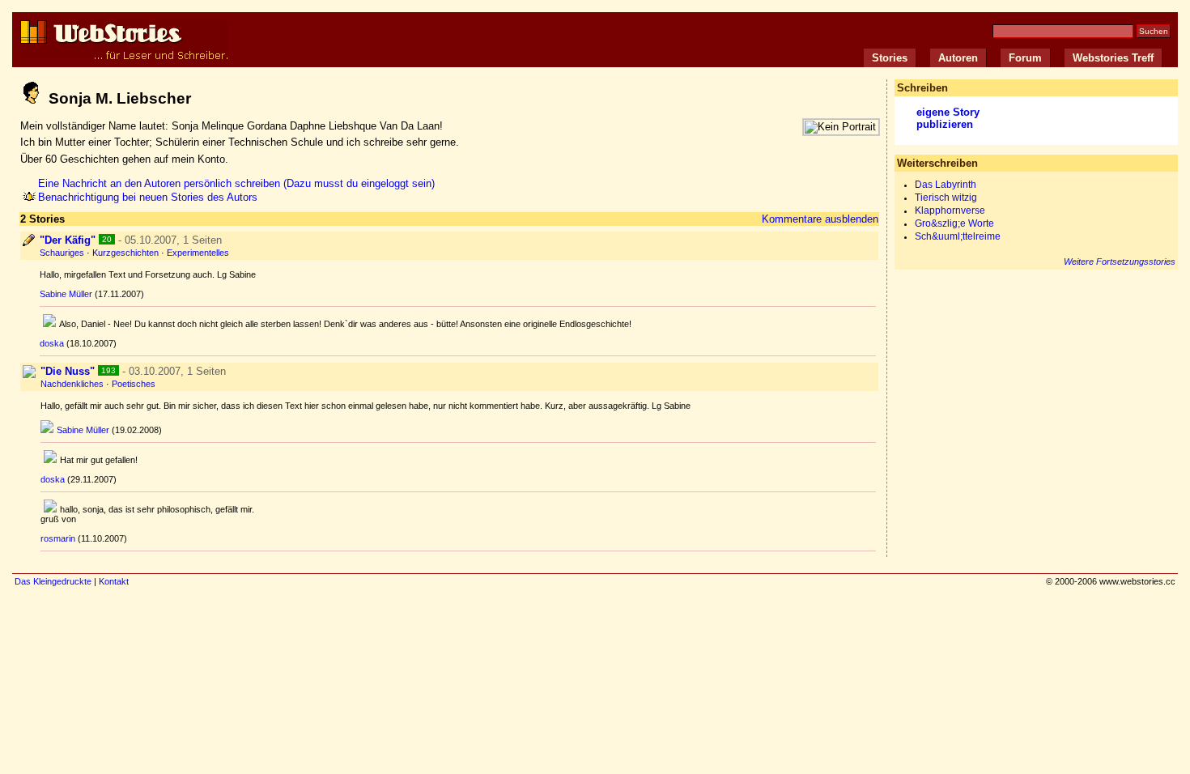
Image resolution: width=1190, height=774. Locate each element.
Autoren (958, 58)
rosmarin (57, 538)
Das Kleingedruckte (53, 581)
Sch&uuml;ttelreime (958, 236)
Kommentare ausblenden (820, 219)
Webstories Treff (1113, 58)
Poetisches (133, 384)
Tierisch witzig (946, 197)
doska (52, 343)
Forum (1025, 58)
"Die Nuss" (67, 371)
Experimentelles (198, 252)
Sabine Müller (66, 294)
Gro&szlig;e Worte (954, 223)
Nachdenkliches (72, 384)
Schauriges (62, 252)
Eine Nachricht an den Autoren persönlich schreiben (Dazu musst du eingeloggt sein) (236, 183)
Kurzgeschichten (125, 252)
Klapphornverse (950, 210)
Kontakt (114, 581)
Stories (889, 58)
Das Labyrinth (945, 184)
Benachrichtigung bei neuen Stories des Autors (147, 197)
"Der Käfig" (68, 240)
